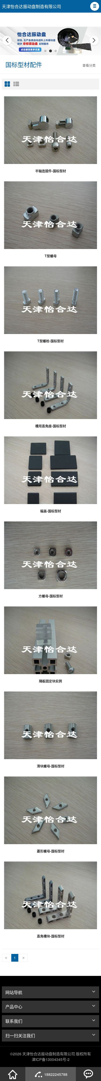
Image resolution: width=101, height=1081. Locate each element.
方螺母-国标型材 (51, 596)
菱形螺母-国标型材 (50, 851)
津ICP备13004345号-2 (51, 1059)
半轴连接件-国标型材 (50, 170)
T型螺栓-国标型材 (50, 340)
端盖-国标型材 (50, 510)
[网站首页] (12, 1074)
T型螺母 (51, 255)
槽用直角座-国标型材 (50, 425)
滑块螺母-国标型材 (50, 766)
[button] (94, 6)
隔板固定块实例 (50, 681)
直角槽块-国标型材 (50, 936)
